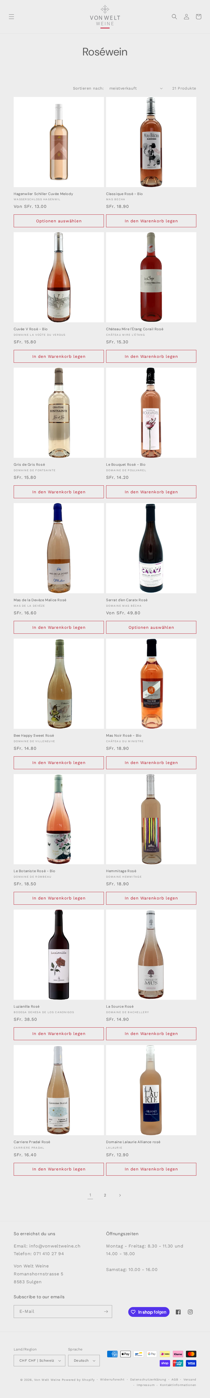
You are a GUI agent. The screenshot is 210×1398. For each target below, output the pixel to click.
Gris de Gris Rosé (29, 464)
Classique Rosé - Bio (124, 194)
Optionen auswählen (59, 221)
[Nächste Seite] (120, 1195)
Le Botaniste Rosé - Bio (35, 871)
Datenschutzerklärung (148, 1379)
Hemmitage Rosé (121, 871)
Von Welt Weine (47, 1380)
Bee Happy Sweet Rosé (34, 735)
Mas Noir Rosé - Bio (123, 735)
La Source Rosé (119, 1006)
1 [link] (90, 1195)
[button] (11, 17)
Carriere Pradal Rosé (32, 1142)
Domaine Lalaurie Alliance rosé (133, 1142)
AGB (174, 1379)
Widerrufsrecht (112, 1379)
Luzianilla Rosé (27, 1006)
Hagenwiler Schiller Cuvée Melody (43, 194)
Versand (189, 1379)
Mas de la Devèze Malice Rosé (40, 600)
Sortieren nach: (88, 88)
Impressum (145, 1385)
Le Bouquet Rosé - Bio (126, 464)
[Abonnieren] (106, 1311)
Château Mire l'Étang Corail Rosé (134, 329)
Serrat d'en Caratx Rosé (127, 600)
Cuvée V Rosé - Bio (31, 329)
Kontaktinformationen (178, 1385)
